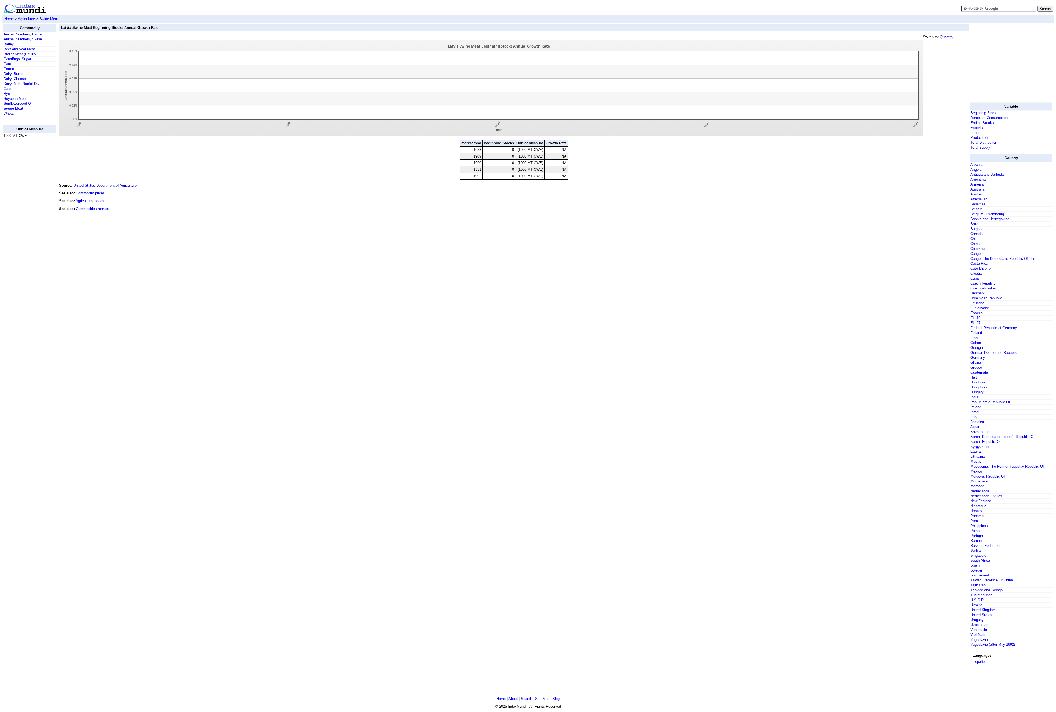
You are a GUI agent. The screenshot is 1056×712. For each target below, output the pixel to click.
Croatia (976, 273)
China (975, 244)
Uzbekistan (979, 625)
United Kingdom (983, 610)
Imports (976, 133)
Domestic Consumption (989, 118)
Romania (977, 541)
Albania (976, 164)
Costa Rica (979, 263)
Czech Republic (983, 283)
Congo (975, 254)
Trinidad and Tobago (986, 590)
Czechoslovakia (983, 288)
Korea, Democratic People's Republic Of (1002, 437)
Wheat (9, 113)
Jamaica (977, 422)
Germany (977, 357)
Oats (7, 89)
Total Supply (980, 147)
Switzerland (979, 575)
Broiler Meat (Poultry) (20, 54)
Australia (977, 189)
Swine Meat (48, 19)
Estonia (976, 313)
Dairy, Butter (13, 74)
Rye (7, 94)
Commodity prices (90, 193)
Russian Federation (985, 545)
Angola (975, 169)
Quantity (946, 37)
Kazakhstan (979, 432)
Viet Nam (977, 635)
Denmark (977, 293)
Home (9, 19)
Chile (974, 239)
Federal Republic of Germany (993, 328)
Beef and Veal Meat (19, 49)
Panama (977, 516)
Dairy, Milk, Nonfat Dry (22, 84)
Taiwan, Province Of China (991, 580)
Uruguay (977, 620)
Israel (974, 412)
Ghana (975, 362)
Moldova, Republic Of (987, 476)
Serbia (975, 550)
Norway (976, 511)
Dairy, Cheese (15, 79)
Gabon (975, 343)
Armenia (977, 184)
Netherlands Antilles (986, 496)
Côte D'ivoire (980, 268)
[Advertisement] (25, 225)
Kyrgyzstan (979, 447)
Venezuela (978, 630)
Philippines (979, 526)
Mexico (976, 471)
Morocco (977, 486)
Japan (975, 427)
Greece (976, 367)
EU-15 (975, 318)
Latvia (975, 451)
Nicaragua (978, 506)
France (975, 338)
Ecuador (977, 303)
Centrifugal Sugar (17, 59)
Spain (975, 565)
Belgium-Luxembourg (987, 214)
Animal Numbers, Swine (23, 39)
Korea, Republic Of (985, 442)
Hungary (977, 392)
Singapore (978, 555)
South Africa (980, 560)
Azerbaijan (978, 199)
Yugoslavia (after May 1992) (992, 644)
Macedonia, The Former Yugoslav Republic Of (1007, 466)
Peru (974, 521)
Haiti (974, 377)
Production (979, 138)
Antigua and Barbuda (987, 174)
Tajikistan (978, 585)
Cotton (9, 69)
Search (526, 699)
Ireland (975, 407)
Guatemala (979, 372)
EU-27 (975, 323)
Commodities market (92, 209)
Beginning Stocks (984, 113)
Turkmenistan (981, 595)
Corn (7, 64)
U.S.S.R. (977, 600)
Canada (976, 234)
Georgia (976, 348)
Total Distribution (983, 142)
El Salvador (979, 308)
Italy (973, 417)
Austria (976, 194)
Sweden (976, 570)
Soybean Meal (15, 98)
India (974, 397)
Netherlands (979, 491)
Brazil (975, 224)
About (513, 699)
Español (979, 661)
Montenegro (979, 481)
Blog (556, 699)
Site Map (542, 699)
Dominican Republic (986, 298)
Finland (976, 333)
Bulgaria (976, 229)
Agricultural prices (90, 201)
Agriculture (26, 19)
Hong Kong (979, 387)
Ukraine (976, 605)
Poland (975, 531)
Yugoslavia (979, 640)
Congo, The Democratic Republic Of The (1002, 258)
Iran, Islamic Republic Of (990, 402)
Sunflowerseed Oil (18, 103)
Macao (975, 461)
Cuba (974, 278)
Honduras (978, 382)
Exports (976, 128)
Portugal (977, 536)
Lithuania (977, 456)
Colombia (977, 249)
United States (981, 615)
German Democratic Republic (993, 353)
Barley (9, 44)
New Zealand (980, 501)
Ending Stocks (982, 123)
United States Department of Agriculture (105, 185)
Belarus (976, 209)
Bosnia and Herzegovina (989, 219)
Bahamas (978, 204)
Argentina (978, 179)
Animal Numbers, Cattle (23, 34)
